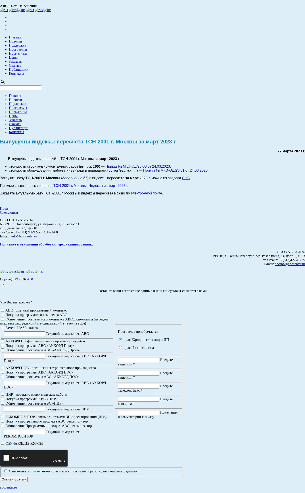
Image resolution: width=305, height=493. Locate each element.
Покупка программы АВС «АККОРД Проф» (39, 346)
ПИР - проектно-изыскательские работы (36, 394)
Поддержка (17, 45)
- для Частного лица (138, 348)
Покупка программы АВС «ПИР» (31, 399)
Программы (18, 49)
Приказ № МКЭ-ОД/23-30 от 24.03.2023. (138, 166)
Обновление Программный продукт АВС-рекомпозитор (48, 426)
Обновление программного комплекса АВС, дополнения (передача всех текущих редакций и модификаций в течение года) (54, 321)
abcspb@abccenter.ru (290, 264)
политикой (41, 471)
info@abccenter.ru (24, 236)
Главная (15, 37)
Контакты (16, 73)
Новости (15, 41)
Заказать (15, 61)
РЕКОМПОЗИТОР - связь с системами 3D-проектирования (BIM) (56, 417)
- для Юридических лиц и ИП (146, 339)
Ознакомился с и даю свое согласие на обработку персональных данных (73, 471)
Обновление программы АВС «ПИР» (34, 403)
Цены (13, 57)
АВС (30, 279)
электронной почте (146, 193)
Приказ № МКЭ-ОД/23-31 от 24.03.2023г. (176, 170)
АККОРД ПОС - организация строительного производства (50, 368)
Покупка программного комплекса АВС (36, 315)
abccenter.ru (8, 487)
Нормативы (18, 53)
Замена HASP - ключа (22, 328)
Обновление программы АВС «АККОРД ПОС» (42, 377)
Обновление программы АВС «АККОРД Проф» (42, 350)
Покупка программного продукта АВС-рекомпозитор (46, 421)
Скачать (15, 65)
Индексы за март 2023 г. (108, 186)
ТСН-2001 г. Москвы (70, 186)
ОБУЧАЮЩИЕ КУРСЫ (24, 443)
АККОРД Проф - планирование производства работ (45, 341)
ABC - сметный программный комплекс (36, 310)
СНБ (186, 178)
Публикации (18, 69)
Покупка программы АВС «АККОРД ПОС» (39, 372)
